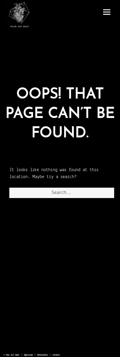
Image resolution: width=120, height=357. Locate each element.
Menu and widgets (106, 12)
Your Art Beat (12, 355)
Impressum (28, 355)
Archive (56, 355)
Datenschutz (42, 355)
